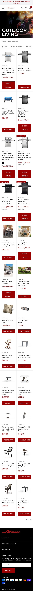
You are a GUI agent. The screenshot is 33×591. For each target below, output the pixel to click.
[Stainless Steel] (6, 163)
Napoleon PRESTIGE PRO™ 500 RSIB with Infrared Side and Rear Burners (8, 71)
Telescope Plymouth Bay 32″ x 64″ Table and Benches (24, 283)
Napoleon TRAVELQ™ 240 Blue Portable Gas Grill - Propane (8, 113)
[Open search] (22, 8)
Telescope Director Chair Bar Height (7, 356)
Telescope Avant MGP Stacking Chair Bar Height (24, 429)
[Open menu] (3, 8)
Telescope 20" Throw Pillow (7, 321)
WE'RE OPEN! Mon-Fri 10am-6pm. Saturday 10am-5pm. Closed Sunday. (16, 2)
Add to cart (8, 130)
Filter (6, 46)
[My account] (26, 8)
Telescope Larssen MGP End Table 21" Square (23, 502)
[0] (30, 8)
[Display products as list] (30, 46)
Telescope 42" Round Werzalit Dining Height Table (24, 392)
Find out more (25, 87)
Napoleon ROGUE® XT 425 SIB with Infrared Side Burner (24, 202)
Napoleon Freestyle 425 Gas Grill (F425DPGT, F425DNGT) (23, 114)
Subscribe (8, 570)
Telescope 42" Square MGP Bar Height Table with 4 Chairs (8, 244)
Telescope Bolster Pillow (23, 321)
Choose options (8, 85)
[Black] (3, 163)
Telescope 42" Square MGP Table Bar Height (24, 356)
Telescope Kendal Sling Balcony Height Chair (8, 502)
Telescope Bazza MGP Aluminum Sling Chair (8, 465)
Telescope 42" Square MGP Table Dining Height (8, 392)
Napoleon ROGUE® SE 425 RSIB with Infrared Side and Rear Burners (24, 156)
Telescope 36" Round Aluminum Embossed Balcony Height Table (8, 429)
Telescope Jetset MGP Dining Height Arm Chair (24, 466)
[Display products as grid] (27, 46)
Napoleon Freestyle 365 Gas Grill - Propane (24, 69)
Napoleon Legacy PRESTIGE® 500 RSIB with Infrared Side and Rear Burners (8, 156)
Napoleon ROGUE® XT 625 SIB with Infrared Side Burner (7, 202)
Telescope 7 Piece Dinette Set (23, 244)
